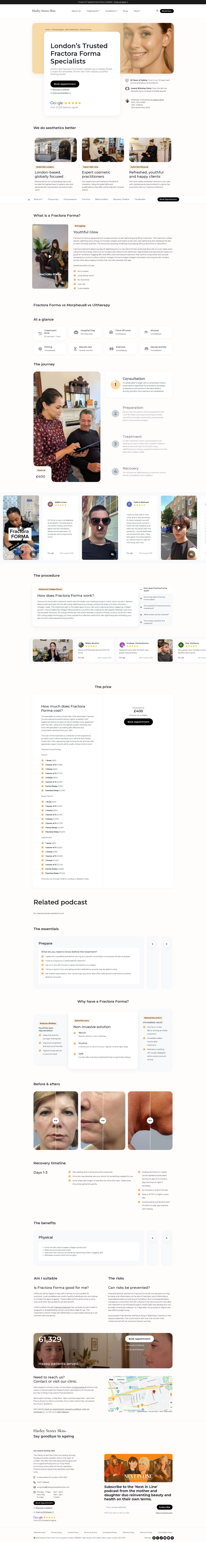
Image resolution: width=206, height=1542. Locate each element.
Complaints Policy (110, 1532)
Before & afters (101, 199)
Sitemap (147, 1538)
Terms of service (90, 1532)
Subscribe (164, 1507)
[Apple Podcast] (172, 1538)
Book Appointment (65, 84)
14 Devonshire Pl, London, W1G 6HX (52, 1477)
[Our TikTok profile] (161, 1538)
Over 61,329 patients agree (44, 1520)
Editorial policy (39, 1532)
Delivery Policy (128, 1532)
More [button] (136, 11)
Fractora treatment (62, 1307)
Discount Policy (146, 1532)
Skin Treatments (72, 30)
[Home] (43, 11)
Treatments (92, 11)
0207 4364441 (43, 1482)
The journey (53, 199)
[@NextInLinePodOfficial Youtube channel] (168, 1538)
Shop (125, 11)
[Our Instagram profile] (157, 1538)
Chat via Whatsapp (61, 93)
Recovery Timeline (121, 199)
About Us (76, 11)
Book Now (167, 11)
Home (47, 30)
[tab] (155, 589)
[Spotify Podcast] (154, 1538)
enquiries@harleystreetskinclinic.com (53, 1487)
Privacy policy (56, 1532)
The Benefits (139, 199)
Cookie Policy (73, 1532)
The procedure (70, 199)
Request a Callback (61, 90)
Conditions (110, 11)
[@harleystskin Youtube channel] (165, 1538)
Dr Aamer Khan (157, 100)
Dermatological (58, 30)
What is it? (38, 199)
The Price (86, 199)
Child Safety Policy (165, 1532)
